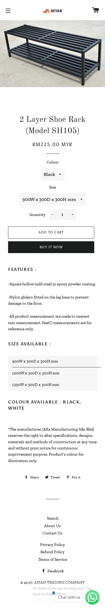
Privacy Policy (52, 544)
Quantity (37, 214)
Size (52, 187)
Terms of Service (52, 559)
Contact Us (52, 533)
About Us (52, 525)
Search (52, 518)
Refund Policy (52, 551)
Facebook (55, 571)
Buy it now (51, 247)
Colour (53, 162)
